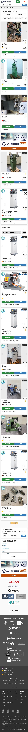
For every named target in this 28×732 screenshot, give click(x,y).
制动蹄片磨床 (15, 680)
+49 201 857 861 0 (8, 670)
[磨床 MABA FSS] (14, 354)
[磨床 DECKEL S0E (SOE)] (14, 246)
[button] (26, 1)
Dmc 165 (4, 551)
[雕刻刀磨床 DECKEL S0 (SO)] (14, 389)
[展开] (14, 57)
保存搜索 (14, 523)
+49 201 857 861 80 (8, 672)
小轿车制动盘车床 (7, 683)
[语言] (24, 1)
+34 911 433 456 (8, 674)
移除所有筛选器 (6, 18)
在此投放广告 (14, 610)
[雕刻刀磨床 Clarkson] (14, 32)
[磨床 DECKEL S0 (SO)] (14, 425)
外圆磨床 (15, 683)
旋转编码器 (22, 680)
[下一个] (26, 32)
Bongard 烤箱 (14, 687)
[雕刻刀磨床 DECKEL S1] (14, 69)
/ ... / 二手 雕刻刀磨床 (7, 7)
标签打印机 (21, 683)
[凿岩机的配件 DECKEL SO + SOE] (14, 496)
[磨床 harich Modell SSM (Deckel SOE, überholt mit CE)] (14, 199)
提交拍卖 (14, 148)
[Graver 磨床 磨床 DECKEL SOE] (14, 162)
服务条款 (23, 729)
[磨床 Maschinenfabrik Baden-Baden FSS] (14, 281)
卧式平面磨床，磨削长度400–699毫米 (12, 232)
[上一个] (1, 32)
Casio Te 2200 (5, 548)
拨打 (21, 52)
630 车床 (4, 545)
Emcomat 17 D (5, 554)
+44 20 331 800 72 (8, 668)
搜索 (25, 5)
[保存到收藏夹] (25, 43)
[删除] (20, 18)
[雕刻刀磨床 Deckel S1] (14, 105)
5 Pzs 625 (4, 543)
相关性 (20, 14)
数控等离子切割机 (6, 680)
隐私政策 (19, 729)
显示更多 (14, 556)
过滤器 (8, 14)
